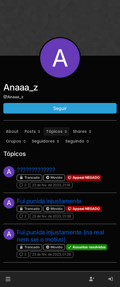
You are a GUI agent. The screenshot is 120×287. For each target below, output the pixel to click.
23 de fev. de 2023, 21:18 (51, 185)
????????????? (36, 169)
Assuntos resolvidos (89, 247)
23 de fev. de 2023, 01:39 (51, 216)
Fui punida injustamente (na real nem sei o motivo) (60, 236)
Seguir (60, 108)
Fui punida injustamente (49, 201)
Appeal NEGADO (86, 177)
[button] (8, 279)
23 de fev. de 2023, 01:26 (51, 254)
